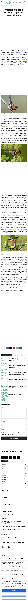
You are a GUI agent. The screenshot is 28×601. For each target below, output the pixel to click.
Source (7, 254)
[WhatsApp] (17, 348)
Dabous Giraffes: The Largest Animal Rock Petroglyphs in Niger (11, 522)
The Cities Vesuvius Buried (7, 508)
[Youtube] (18, 457)
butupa (25, 162)
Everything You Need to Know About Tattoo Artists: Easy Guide (13, 554)
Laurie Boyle (20, 310)
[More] (23, 348)
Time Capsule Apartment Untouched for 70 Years (13, 526)
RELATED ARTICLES (6, 355)
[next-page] (5, 400)
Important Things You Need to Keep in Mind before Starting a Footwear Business (13, 575)
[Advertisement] (14, 35)
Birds (11, 5)
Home (2, 5)
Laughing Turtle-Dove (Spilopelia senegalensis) (12, 550)
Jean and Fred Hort (21, 114)
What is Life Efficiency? (6, 511)
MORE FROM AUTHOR (18, 355)
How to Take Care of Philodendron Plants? (11, 567)
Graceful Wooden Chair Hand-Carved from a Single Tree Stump (13, 538)
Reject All (14, 598)
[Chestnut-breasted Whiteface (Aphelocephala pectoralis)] (5, 377)
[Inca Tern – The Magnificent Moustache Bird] (5, 367)
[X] (10, 348)
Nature (7, 5)
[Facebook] (7, 348)
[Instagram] (6, 457)
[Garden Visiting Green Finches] (5, 381)
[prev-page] (2, 400)
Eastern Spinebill (21, 52)
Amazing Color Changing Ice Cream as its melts (12, 542)
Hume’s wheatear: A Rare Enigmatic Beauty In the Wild (13, 570)
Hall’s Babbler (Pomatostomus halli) (17, 288)
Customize (14, 594)
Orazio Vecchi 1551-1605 (7, 515)
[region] (14, 589)
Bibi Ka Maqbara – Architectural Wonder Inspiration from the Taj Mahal (13, 533)
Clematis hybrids (5, 518)
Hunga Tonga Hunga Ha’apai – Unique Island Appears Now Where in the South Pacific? (12, 562)
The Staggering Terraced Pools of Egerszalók (12, 558)
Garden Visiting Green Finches (17, 379)
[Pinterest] (14, 348)
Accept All (14, 590)
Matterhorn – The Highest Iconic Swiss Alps (11, 529)
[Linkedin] (20, 348)
